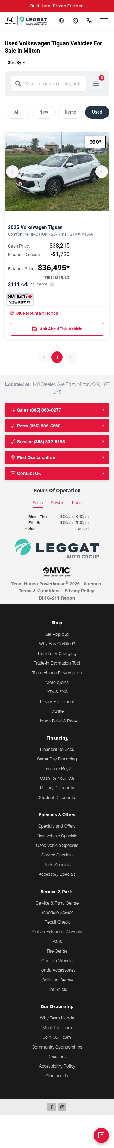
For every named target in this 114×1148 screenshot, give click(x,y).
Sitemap (92, 583)
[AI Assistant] (101, 1135)
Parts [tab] (77, 502)
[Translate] (61, 21)
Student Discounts (57, 797)
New (43, 112)
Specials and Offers (57, 826)
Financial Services (57, 749)
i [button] (52, 284)
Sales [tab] (38, 502)
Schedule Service (57, 912)
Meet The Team (57, 1027)
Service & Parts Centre (57, 902)
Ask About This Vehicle (61, 328)
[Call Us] (89, 21)
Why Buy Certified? (57, 643)
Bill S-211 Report (57, 598)
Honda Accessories (57, 970)
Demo (70, 112)
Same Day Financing (57, 758)
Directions (57, 1056)
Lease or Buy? (57, 768)
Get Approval (57, 634)
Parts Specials (57, 864)
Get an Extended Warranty (57, 931)
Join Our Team (57, 1037)
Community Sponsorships (57, 1047)
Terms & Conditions (40, 590)
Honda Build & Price (57, 720)
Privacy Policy (79, 590)
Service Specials (57, 854)
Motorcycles (57, 682)
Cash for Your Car (57, 778)
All (17, 112)
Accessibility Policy (57, 1066)
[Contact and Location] (75, 21)
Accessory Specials (57, 874)
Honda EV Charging (57, 653)
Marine (57, 711)
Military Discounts (57, 787)
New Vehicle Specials (57, 835)
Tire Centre (57, 951)
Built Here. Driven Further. (57, 5)
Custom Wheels (57, 960)
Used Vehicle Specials (57, 845)
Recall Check (57, 921)
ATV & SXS (57, 691)
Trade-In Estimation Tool (57, 662)
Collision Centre (57, 979)
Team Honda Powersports (57, 672)
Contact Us (28, 473)
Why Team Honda (57, 1017)
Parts (57, 941)
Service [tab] (57, 502)
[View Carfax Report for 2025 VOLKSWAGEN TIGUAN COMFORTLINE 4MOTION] (20, 299)
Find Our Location (35, 457)
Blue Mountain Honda (37, 313)
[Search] (18, 84)
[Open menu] (104, 21)
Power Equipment (57, 701)
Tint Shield (57, 989)
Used (97, 112)
